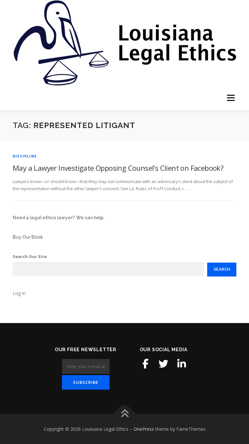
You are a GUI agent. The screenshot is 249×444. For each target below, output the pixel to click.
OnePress (144, 429)
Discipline (25, 156)
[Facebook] (145, 364)
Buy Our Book (28, 237)
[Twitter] (163, 364)
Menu (230, 98)
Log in (19, 293)
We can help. (90, 217)
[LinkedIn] (181, 364)
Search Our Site (30, 256)
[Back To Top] (124, 413)
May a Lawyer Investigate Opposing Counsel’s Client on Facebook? (118, 168)
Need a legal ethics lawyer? (44, 217)
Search (222, 269)
